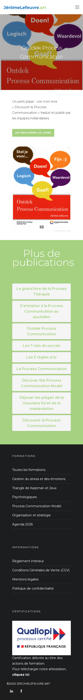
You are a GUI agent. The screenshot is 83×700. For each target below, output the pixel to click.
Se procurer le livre (33, 132)
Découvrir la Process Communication (42, 423)
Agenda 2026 (22, 524)
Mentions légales (25, 579)
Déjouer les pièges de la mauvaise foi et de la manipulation (41, 403)
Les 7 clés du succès (41, 346)
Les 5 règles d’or (41, 357)
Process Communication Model (36, 506)
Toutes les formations (28, 470)
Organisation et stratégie (31, 515)
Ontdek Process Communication (41, 331)
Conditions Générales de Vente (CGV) (40, 570)
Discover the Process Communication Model (41, 383)
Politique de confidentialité (33, 588)
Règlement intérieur (28, 561)
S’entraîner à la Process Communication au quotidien (41, 311)
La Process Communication (41, 369)
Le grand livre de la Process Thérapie (41, 291)
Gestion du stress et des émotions (38, 479)
